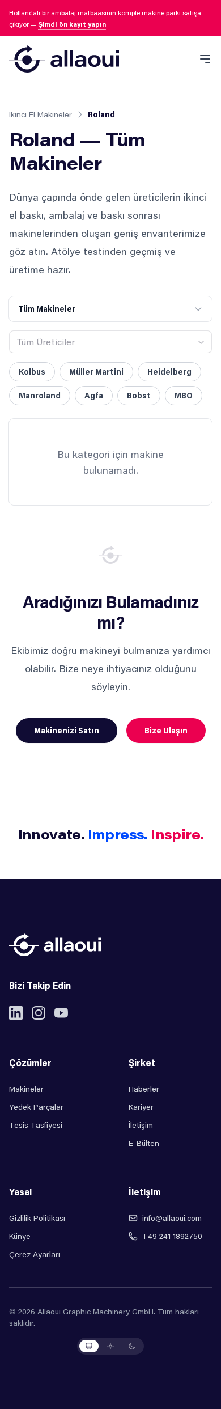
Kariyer (141, 1106)
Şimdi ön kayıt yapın (72, 23)
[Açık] (110, 1346)
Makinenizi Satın (66, 730)
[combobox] (110, 341)
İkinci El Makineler (40, 114)
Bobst (139, 395)
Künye (20, 1235)
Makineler (26, 1088)
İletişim (141, 1124)
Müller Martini (96, 371)
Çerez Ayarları (34, 1254)
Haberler (144, 1088)
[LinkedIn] (16, 1013)
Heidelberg (169, 371)
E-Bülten (144, 1143)
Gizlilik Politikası (37, 1217)
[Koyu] (132, 1346)
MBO (184, 395)
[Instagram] (38, 1013)
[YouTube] (61, 1013)
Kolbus (32, 371)
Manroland (40, 395)
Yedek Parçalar (36, 1106)
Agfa (93, 395)
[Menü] (205, 59)
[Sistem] (89, 1346)
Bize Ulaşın (166, 730)
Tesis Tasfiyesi (35, 1124)
